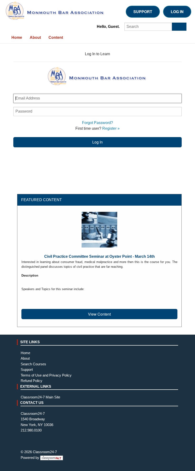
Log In (177, 11)
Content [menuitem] (56, 37)
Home (25, 353)
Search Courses (33, 364)
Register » (111, 128)
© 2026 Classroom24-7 (39, 452)
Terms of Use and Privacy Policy (46, 375)
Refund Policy (31, 381)
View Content (99, 314)
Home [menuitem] (16, 37)
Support (142, 11)
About (25, 358)
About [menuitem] (35, 37)
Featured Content (41, 200)
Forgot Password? (97, 123)
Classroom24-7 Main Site (40, 397)
